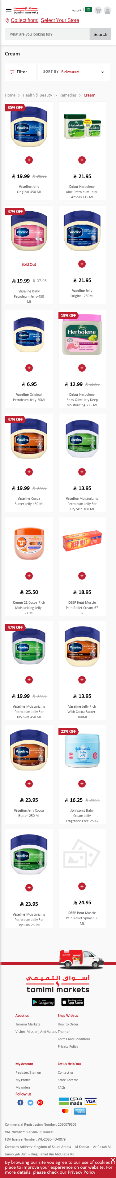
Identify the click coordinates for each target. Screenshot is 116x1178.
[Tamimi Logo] (26, 10)
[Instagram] (40, 1102)
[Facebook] (20, 1102)
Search (100, 34)
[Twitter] (30, 1102)
